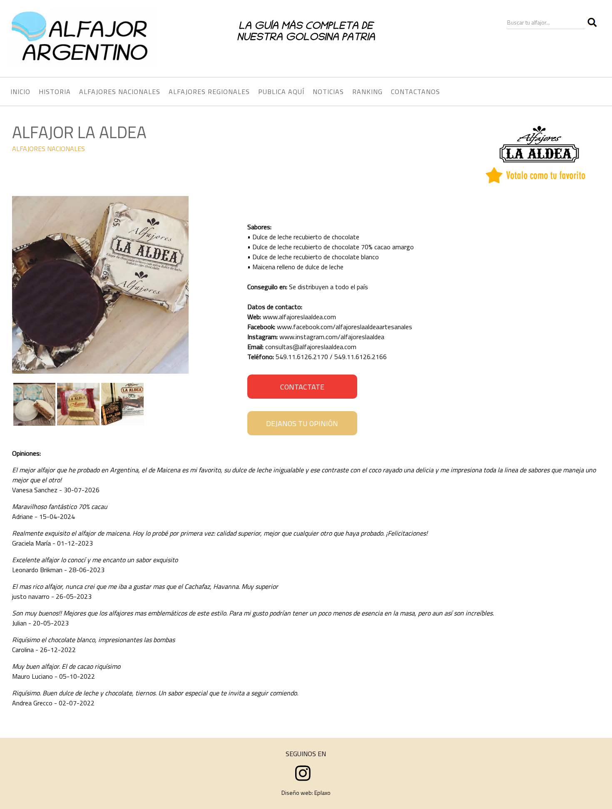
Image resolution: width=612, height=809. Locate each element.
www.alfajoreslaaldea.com (299, 317)
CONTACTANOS (415, 92)
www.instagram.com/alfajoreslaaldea (331, 337)
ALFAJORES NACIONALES (48, 149)
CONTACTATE (302, 386)
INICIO (20, 92)
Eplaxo (322, 792)
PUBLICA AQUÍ (281, 92)
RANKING (367, 92)
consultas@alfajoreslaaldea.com (310, 347)
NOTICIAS (328, 92)
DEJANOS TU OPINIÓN (302, 423)
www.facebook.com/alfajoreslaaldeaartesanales (344, 327)
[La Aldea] (100, 371)
